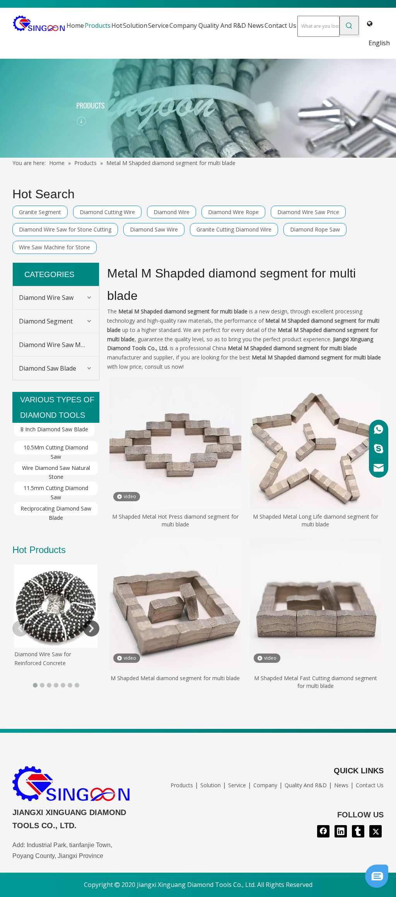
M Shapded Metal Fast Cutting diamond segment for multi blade (315, 681)
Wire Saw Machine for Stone (54, 247)
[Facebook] (323, 831)
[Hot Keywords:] (349, 25)
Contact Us (370, 785)
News (341, 785)
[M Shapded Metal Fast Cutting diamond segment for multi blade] (316, 604)
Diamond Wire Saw (46, 297)
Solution (210, 785)
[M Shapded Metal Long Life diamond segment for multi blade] (316, 442)
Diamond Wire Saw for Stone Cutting (65, 229)
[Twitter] (375, 831)
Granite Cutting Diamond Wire (233, 229)
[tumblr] (358, 831)
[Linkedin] (341, 831)
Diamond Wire (171, 212)
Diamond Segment (46, 321)
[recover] (376, 885)
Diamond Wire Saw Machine (59, 344)
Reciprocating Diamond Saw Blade (55, 510)
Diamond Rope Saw (315, 229)
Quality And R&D (306, 785)
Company (265, 785)
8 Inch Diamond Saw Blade (54, 429)
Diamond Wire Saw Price (308, 212)
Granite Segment (40, 212)
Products (182, 785)
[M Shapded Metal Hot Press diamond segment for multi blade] (175, 442)
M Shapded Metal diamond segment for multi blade (175, 678)
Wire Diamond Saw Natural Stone (56, 469)
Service (237, 785)
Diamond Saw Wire (154, 229)
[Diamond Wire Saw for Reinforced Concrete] (55, 606)
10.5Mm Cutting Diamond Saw (56, 449)
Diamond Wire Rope (233, 212)
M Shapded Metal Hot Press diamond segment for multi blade (175, 520)
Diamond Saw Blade (47, 368)
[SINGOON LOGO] (71, 785)
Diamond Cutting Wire (107, 212)
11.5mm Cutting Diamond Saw (56, 489)
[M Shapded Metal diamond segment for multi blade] (175, 604)
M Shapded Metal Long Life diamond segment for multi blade (315, 520)
